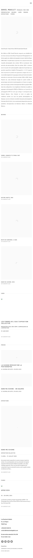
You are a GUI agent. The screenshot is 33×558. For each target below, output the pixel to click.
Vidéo (20, 12)
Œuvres (14, 12)
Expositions (5, 14)
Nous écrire (8, 541)
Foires (13, 14)
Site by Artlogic (5, 550)
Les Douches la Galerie (12, 3)
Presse (26, 12)
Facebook (2, 541)
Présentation (5, 12)
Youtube (11, 541)
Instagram (5, 541)
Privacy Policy (3, 546)
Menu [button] (31, 3)
